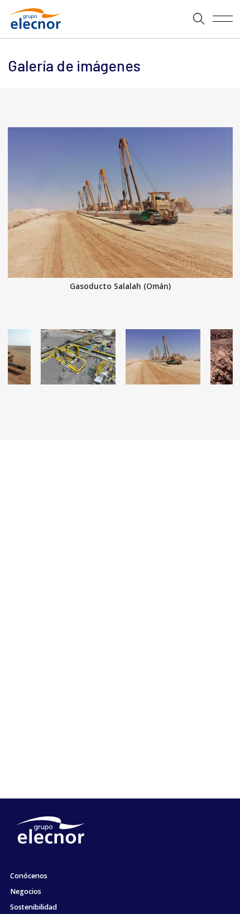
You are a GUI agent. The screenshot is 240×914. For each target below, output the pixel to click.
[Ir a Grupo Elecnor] (32, 30)
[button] (199, 19)
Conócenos (28, 876)
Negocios (25, 891)
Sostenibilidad (33, 907)
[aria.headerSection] (120, 19)
